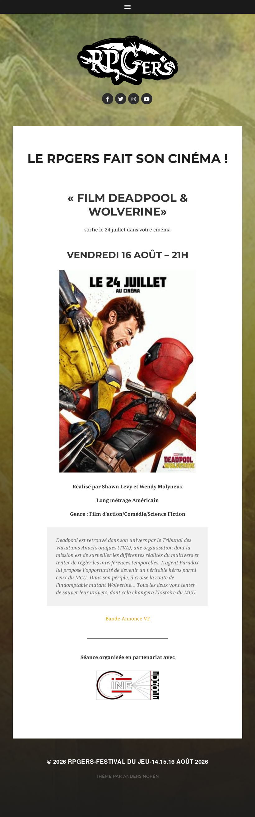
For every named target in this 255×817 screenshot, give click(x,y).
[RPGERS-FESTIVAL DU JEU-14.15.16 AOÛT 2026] (127, 60)
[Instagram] (133, 98)
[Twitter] (120, 98)
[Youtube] (146, 98)
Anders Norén (141, 776)
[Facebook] (107, 98)
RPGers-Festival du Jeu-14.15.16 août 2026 (138, 761)
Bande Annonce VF (127, 619)
